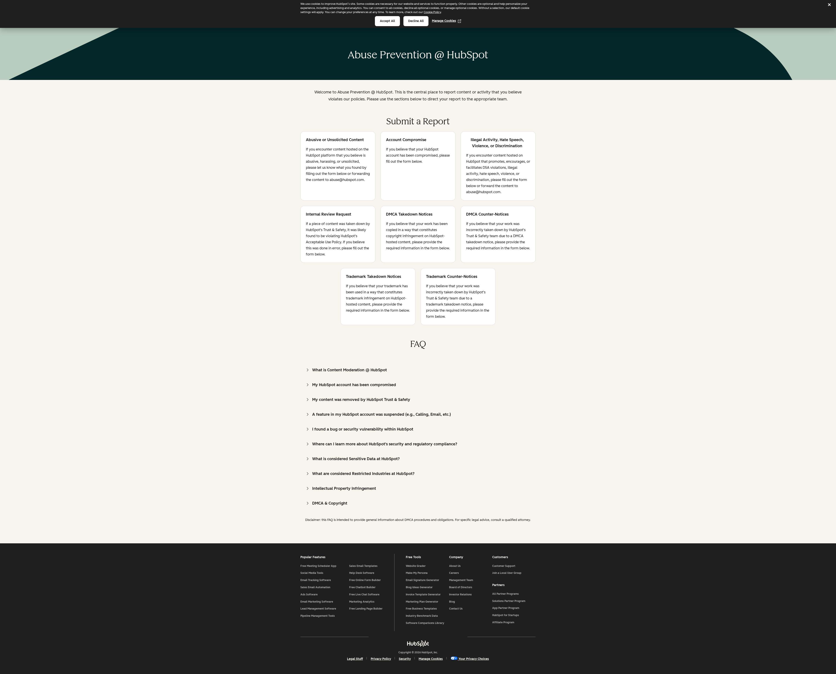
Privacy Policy (381, 659)
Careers (454, 572)
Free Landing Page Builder (366, 608)
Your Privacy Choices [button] (473, 659)
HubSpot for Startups (505, 615)
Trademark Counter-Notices (451, 277)
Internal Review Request (328, 214)
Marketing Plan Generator (422, 601)
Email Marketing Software (316, 601)
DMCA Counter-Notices (487, 214)
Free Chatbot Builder (362, 587)
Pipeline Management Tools (317, 615)
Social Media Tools (311, 572)
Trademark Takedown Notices (373, 277)
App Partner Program (505, 608)
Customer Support (503, 566)
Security (405, 659)
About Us (455, 566)
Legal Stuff (355, 659)
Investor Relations (460, 594)
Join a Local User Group (506, 572)
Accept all (387, 21)
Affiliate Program (503, 622)
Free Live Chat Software (364, 594)
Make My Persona (417, 572)
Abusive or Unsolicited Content (335, 140)
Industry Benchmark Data (422, 615)
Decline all (416, 21)
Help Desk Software (361, 572)
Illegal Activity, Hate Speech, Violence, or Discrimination (495, 142)
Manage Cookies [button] (431, 659)
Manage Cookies (444, 21)
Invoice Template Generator (423, 594)
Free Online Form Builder (365, 580)
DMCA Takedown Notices (409, 214)
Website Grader (416, 566)
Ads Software (309, 594)
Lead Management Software (318, 608)
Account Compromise (406, 140)
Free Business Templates (421, 608)
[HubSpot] (418, 643)
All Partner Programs (505, 593)
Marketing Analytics (361, 601)
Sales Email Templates (363, 566)
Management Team (461, 580)
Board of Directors (460, 587)
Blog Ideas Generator (419, 587)
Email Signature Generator (422, 580)
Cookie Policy (432, 12)
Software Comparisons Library (425, 623)
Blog (452, 601)
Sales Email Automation (315, 587)
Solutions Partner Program (508, 601)
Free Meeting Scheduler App (318, 566)
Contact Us (456, 608)
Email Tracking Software (315, 580)
